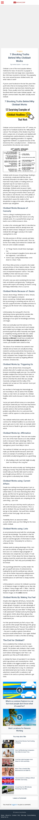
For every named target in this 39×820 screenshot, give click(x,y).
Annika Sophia (16, 64)
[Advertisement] (19, 27)
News (2, 815)
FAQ (19, 815)
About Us (8, 815)
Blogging (19, 51)
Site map (23, 815)
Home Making (31, 815)
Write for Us (4, 817)
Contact (14, 815)
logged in (15, 805)
